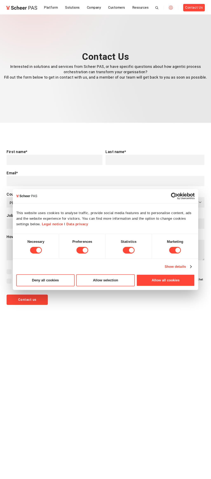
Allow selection (105, 280)
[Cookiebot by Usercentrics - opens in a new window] (177, 196)
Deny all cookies (45, 280)
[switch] (82, 250)
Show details (175, 266)
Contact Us (194, 7)
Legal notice (52, 224)
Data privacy (77, 224)
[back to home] (21, 8)
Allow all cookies (165, 280)
